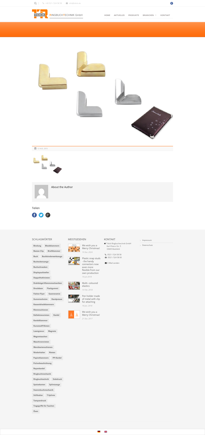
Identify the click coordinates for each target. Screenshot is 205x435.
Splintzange (54, 384)
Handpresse (56, 299)
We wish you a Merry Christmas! (91, 247)
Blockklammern (52, 245)
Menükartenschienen (43, 347)
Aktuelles (119, 15)
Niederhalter (39, 352)
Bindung (37, 245)
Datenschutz (147, 245)
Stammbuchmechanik (43, 390)
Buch (35, 256)
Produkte (133, 15)
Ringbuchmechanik (42, 374)
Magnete (52, 331)
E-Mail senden (113, 263)
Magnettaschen (40, 336)
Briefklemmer (54, 251)
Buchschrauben (40, 267)
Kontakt (165, 15)
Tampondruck (39, 400)
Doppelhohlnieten (41, 277)
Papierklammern (41, 358)
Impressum (147, 240)
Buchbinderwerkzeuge (52, 256)
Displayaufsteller (41, 272)
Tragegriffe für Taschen (43, 406)
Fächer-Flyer (39, 293)
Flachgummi (52, 288)
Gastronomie (54, 293)
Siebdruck (57, 379)
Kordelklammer (40, 320)
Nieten (52, 352)
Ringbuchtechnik (41, 379)
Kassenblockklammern (43, 304)
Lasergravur (38, 331)
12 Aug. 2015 (42, 148)
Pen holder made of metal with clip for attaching (91, 298)
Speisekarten (39, 384)
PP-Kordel (57, 358)
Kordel (56, 315)
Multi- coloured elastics (90, 284)
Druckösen (38, 288)
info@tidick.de (75, 3)
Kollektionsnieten (41, 315)
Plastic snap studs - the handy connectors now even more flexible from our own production (91, 265)
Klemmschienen (40, 310)
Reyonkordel (39, 368)
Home (107, 15)
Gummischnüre (40, 299)
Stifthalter (38, 395)
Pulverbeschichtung (42, 363)
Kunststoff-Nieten (41, 326)
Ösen (35, 411)
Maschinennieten (41, 341)
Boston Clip (38, 251)
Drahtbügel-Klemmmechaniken (47, 283)
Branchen (148, 15)
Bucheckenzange (40, 261)
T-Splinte (51, 395)
